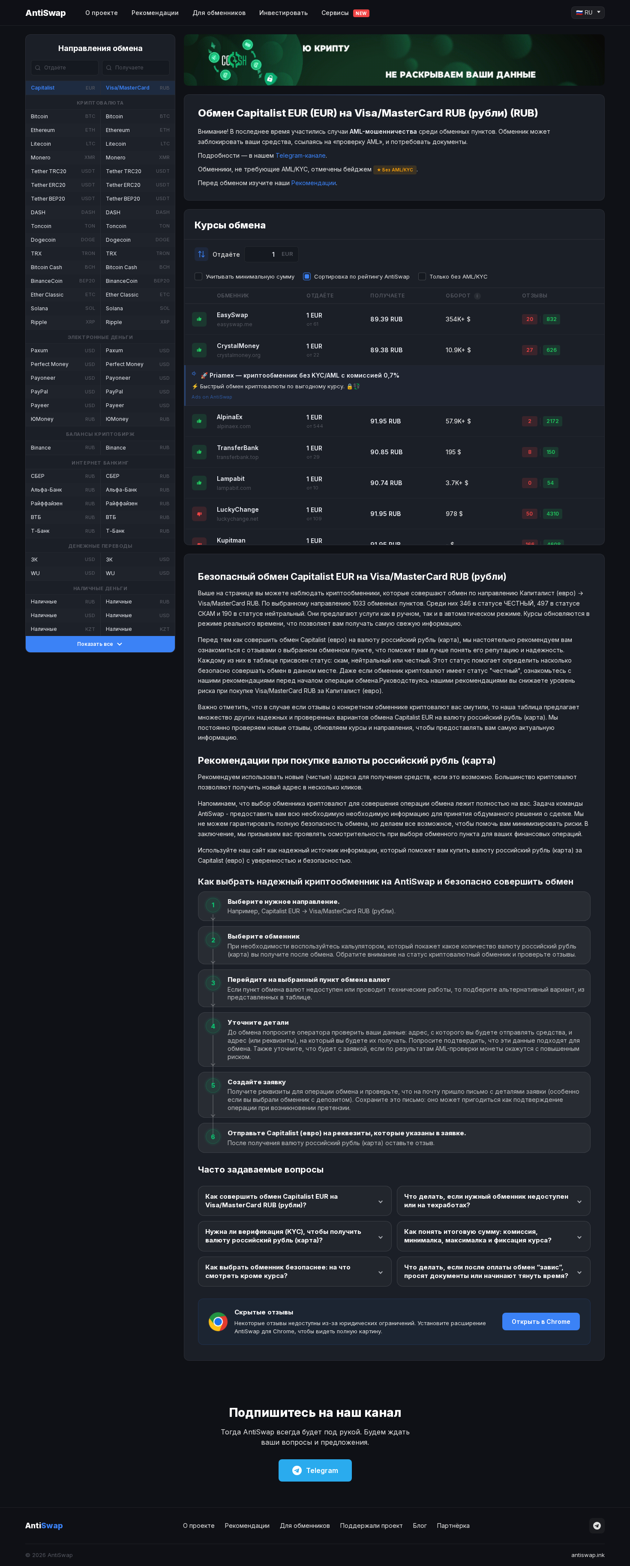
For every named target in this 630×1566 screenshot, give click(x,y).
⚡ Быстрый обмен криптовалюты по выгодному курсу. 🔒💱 (276, 386)
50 (529, 513)
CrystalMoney (238, 345)
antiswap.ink (588, 1554)
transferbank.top (238, 457)
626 (551, 350)
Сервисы (344, 12)
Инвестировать (283, 12)
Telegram (322, 1470)
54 (550, 483)
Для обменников (219, 12)
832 (551, 319)
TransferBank (237, 447)
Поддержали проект (371, 1525)
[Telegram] (597, 1525)
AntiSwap (45, 13)
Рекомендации (155, 12)
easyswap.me (234, 324)
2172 (552, 421)
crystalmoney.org (239, 355)
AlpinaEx (230, 416)
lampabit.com (234, 488)
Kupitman (231, 540)
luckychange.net (237, 519)
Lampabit (231, 478)
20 (529, 319)
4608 (554, 544)
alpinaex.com (234, 426)
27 (529, 350)
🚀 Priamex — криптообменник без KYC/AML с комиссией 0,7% (300, 375)
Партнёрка (453, 1525)
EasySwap (232, 314)
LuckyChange (238, 509)
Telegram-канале (301, 155)
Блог (420, 1525)
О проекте (101, 12)
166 (529, 544)
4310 (552, 513)
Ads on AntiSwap (212, 397)
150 (550, 452)
